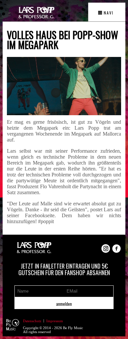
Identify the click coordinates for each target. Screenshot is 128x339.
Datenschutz (32, 321)
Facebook (116, 248)
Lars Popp (34, 248)
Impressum (54, 321)
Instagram (105, 248)
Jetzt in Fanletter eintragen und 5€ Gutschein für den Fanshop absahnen (64, 269)
